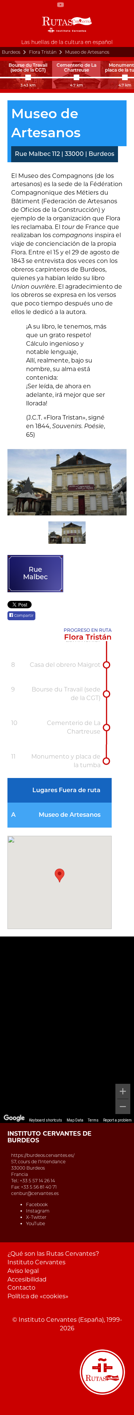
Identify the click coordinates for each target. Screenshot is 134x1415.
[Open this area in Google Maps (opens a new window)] (14, 1118)
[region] (67, 1029)
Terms (93, 1120)
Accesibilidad (27, 1279)
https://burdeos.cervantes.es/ (42, 1155)
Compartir (23, 615)
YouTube (35, 1223)
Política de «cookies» (37, 1296)
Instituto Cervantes (36, 1262)
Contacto (21, 1287)
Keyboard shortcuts (45, 1120)
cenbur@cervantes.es (35, 1193)
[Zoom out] (122, 1106)
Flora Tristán (43, 52)
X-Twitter (36, 1217)
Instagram (38, 1211)
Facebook (37, 1204)
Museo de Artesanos (69, 814)
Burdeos (11, 52)
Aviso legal (23, 1270)
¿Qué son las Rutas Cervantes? (53, 1253)
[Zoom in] (122, 1091)
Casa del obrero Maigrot (65, 664)
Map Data (75, 1120)
